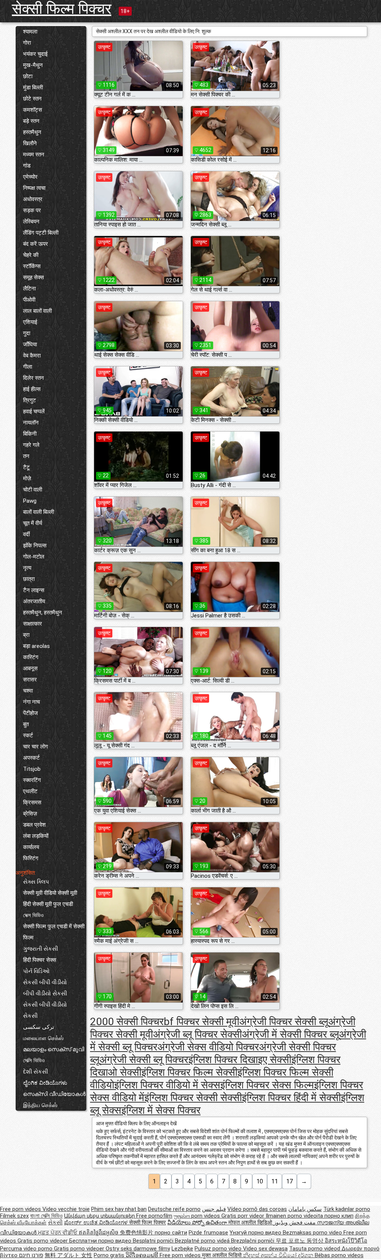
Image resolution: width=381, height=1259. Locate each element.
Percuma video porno (27, 1248)
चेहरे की (30, 255)
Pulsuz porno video (219, 1248)
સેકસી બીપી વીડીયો (45, 982)
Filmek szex (14, 1215)
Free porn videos (21, 1209)
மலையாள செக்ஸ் (43, 1038)
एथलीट (30, 791)
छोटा (27, 76)
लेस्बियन (31, 221)
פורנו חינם (31, 1255)
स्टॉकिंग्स (32, 266)
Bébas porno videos (339, 1255)
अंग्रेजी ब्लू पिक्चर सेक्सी (197, 1034)
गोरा (27, 42)
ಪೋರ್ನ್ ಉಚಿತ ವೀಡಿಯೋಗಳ (96, 1222)
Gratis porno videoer (43, 1240)
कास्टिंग (30, 657)
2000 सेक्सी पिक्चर (127, 1021)
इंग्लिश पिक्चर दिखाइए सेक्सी (239, 1059)
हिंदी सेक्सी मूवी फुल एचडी (48, 904)
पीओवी (29, 299)
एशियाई (30, 322)
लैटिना (29, 288)
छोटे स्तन (32, 98)
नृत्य (27, 568)
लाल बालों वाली (37, 311)
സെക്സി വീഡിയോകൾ (54, 1094)
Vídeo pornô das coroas (257, 1209)
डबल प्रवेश (34, 824)
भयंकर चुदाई (35, 54)
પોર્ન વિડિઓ (36, 971)
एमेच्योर (30, 177)
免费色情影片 (137, 1232)
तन (26, 456)
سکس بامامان (305, 1209)
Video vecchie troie (66, 1209)
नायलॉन (31, 422)
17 (289, 1181)
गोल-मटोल (33, 556)
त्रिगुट (29, 400)
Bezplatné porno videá (203, 1240)
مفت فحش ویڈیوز (295, 1222)
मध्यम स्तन (33, 154)
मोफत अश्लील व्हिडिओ (250, 1222)
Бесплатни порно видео (101, 1240)
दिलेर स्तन (33, 378)
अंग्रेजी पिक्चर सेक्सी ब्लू (283, 1021)
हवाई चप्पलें (34, 411)
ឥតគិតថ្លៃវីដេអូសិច (99, 1232)
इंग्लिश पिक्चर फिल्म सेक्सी (189, 1072)
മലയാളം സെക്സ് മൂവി (53, 1049)
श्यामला (30, 31)
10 (259, 1181)
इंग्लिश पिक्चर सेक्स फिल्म (267, 1085)
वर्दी (26, 534)
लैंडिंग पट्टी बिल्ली (40, 232)
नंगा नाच (31, 702)
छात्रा (29, 579)
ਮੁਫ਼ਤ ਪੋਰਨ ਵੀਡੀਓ (58, 1232)
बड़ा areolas (36, 646)
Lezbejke (182, 1248)
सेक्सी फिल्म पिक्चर (61, 9)
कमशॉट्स (32, 109)
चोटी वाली (32, 489)
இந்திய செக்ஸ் (40, 1105)
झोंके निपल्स (35, 545)
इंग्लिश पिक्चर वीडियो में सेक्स (167, 1085)
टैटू (26, 467)
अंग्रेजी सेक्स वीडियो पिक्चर (208, 1047)
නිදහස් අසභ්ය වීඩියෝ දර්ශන (279, 1255)
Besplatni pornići (154, 1240)
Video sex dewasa (265, 1248)
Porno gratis (110, 1255)
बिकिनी (29, 433)
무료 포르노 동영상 (300, 1240)
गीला (27, 366)
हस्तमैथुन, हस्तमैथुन (42, 612)
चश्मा (28, 690)
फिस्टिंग (30, 858)
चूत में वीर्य (32, 523)
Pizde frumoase (208, 1232)
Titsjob (32, 769)
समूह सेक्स (33, 277)
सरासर (30, 679)
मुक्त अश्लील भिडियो (222, 1255)
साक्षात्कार (32, 623)
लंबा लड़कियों (35, 836)
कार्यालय (31, 847)
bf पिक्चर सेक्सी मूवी (201, 1021)
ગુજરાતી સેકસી (40, 948)
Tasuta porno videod (315, 1248)
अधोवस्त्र (32, 199)
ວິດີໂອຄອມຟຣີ (143, 1255)
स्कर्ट (28, 735)
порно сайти (171, 1232)
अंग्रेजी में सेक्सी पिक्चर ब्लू (290, 1034)
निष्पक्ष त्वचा (34, 188)
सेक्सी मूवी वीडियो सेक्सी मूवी (50, 893)
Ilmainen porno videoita (295, 1215)
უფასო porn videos (197, 1215)
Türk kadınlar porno (346, 1209)
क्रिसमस (32, 802)
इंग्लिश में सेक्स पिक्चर (161, 1110)
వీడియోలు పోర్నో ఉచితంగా (197, 1222)
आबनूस (30, 668)
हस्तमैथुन (32, 132)
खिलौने (30, 143)
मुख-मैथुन (33, 65)
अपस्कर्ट (31, 757)
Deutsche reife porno (174, 1209)
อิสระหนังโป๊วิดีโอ (346, 1240)
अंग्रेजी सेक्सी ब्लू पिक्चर (143, 1059)
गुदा (26, 333)
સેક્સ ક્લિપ (36, 881)
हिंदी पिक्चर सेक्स (39, 960)
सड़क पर (32, 210)
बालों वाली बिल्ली (38, 512)
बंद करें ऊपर (35, 244)
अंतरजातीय (34, 601)
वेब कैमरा (32, 355)
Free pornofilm (154, 1215)
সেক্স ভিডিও (33, 915)
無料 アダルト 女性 (68, 1255)
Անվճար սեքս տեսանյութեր (100, 1215)
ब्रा (26, 635)
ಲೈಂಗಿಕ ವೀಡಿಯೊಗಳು (45, 1083)
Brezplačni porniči (253, 1240)
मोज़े (27, 478)
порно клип (338, 1215)
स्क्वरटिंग (32, 780)
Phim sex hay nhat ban (119, 1209)
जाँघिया (30, 344)
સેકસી (30, 1015)
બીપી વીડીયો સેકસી (45, 993)
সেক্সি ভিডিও (34, 1060)
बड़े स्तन (31, 121)
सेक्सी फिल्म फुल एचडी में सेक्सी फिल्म (53, 932)
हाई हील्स (32, 389)
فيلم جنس (214, 1209)
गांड (27, 165)
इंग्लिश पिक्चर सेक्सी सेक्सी (193, 1097)
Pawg (29, 500)
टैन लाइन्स (33, 590)
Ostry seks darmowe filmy (138, 1248)
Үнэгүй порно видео (256, 1232)
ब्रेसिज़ (30, 813)
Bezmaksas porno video (313, 1232)
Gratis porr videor (243, 1215)
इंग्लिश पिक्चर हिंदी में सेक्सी (291, 1097)
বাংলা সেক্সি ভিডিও (46, 1215)
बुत (26, 724)
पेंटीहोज (30, 713)
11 (274, 1181)
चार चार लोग (35, 746)
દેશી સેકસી (35, 1071)
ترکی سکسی (38, 1027)
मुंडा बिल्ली (33, 87)
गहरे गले (31, 445)
